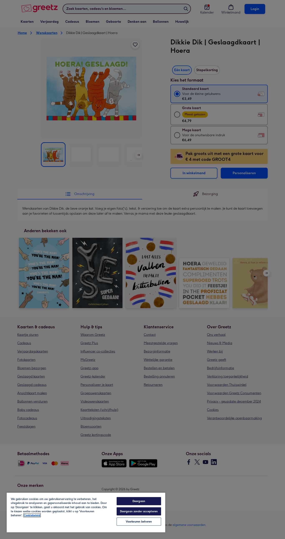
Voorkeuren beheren (139, 521)
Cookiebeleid (32, 515)
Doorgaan (138, 501)
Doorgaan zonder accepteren (139, 511)
